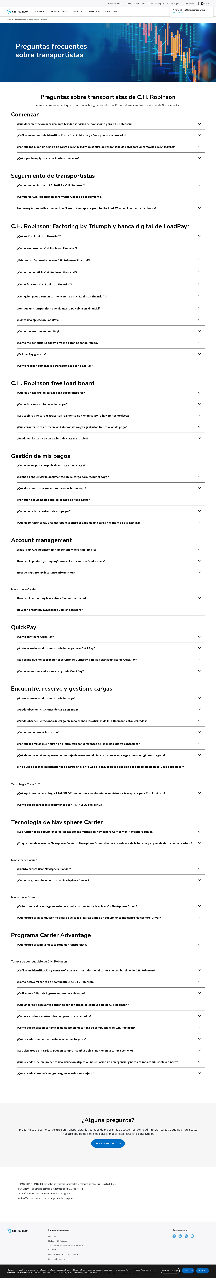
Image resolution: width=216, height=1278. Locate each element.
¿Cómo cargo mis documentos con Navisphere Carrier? (53, 880)
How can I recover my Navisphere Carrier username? (51, 598)
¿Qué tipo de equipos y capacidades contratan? (48, 158)
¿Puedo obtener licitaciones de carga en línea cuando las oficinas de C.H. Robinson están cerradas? (82, 721)
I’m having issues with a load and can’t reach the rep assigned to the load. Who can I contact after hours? (86, 208)
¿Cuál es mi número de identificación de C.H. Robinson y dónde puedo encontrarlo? (71, 135)
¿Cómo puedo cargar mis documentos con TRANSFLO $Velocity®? (60, 804)
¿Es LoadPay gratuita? (32, 354)
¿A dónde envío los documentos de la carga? (46, 698)
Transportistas (20, 19)
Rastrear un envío (114, 3)
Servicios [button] (40, 11)
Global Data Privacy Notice (129, 1270)
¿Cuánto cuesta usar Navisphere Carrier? (44, 869)
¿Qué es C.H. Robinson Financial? (39, 236)
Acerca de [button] (94, 11)
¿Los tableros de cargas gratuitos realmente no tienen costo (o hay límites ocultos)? (73, 415)
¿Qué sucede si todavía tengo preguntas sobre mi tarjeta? (55, 1073)
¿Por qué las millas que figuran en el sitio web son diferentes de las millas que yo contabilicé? (78, 744)
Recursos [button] (78, 11)
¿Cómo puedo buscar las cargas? (38, 732)
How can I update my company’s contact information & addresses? (61, 561)
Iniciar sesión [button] (189, 3)
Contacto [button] (110, 11)
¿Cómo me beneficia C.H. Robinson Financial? (47, 272)
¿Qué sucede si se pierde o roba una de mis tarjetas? (51, 1039)
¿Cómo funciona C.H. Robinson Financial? (44, 284)
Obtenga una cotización (136, 3)
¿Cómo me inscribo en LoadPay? (38, 331)
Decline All (202, 1270)
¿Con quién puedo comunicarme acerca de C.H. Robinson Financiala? (62, 296)
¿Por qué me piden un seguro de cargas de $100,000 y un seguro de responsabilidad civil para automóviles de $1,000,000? (96, 147)
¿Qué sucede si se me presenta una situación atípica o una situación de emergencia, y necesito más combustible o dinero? (97, 1062)
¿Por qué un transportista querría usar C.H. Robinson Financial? (59, 308)
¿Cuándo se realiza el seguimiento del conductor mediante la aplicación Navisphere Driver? (77, 906)
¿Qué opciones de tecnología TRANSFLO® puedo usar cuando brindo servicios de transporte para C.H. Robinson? (91, 793)
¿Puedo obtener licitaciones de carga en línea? (47, 709)
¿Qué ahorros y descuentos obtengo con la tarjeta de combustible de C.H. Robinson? (73, 1005)
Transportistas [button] (59, 11)
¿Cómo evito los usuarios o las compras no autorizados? (54, 1016)
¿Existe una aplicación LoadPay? (38, 320)
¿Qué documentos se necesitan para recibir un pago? (52, 488)
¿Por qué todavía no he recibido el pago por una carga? (53, 499)
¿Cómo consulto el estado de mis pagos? (44, 511)
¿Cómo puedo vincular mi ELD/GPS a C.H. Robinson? (51, 185)
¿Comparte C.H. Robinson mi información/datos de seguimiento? (60, 196)
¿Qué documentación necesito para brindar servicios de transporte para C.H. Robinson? (74, 124)
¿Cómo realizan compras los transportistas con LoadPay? (55, 365)
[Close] (209, 10)
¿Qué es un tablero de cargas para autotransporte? (51, 392)
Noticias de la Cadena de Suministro (63, 1254)
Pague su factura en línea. (59, 1259)
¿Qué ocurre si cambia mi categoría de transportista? (52, 944)
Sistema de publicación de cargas (165, 3)
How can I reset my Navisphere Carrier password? (50, 609)
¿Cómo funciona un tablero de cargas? (42, 404)
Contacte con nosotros (108, 1143)
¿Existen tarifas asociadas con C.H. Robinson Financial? (54, 260)
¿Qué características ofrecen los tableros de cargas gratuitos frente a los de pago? (72, 427)
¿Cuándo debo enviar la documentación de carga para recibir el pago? (63, 477)
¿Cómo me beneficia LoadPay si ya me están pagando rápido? (57, 343)
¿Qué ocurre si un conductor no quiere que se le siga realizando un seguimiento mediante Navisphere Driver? (89, 917)
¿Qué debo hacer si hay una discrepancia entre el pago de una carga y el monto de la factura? (78, 522)
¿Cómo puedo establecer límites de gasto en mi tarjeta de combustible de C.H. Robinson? (76, 1027)
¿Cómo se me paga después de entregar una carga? (51, 465)
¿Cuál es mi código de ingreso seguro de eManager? (51, 993)
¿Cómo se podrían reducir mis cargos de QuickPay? (50, 671)
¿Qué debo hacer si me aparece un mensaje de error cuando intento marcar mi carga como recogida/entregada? (91, 755)
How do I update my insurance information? (46, 572)
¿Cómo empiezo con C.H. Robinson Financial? (47, 248)
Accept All (188, 1270)
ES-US (206, 3)
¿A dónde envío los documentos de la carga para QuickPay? (56, 648)
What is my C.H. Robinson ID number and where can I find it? (56, 549)
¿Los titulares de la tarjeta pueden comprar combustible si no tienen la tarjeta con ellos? (76, 1050)
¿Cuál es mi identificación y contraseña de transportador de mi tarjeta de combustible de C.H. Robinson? (86, 970)
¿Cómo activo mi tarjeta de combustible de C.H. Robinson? (55, 982)
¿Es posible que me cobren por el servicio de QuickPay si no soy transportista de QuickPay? (77, 659)
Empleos (52, 1236)
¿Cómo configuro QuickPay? (35, 636)
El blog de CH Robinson (58, 1241)
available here (178, 12)
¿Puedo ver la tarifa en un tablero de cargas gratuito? (52, 438)
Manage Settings (170, 1270)
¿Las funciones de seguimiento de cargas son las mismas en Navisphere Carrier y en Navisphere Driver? (85, 831)
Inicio (9, 19)
